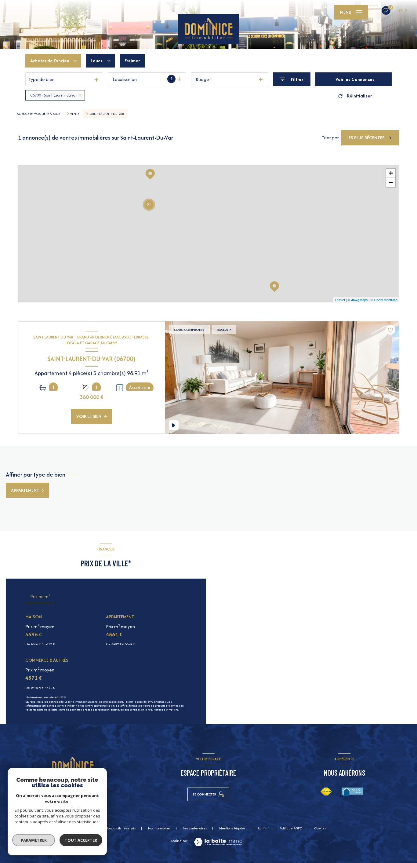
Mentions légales (232, 828)
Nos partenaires (195, 828)
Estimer (132, 60)
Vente (74, 113)
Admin (262, 828)
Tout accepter (81, 840)
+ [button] (391, 173)
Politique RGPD (291, 828)
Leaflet (340, 299)
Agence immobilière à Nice (38, 113)
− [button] (391, 182)
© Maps (358, 299)
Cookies (320, 828)
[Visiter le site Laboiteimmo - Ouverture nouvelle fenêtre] (218, 842)
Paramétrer (34, 840)
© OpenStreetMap (384, 299)
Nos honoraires (159, 828)
